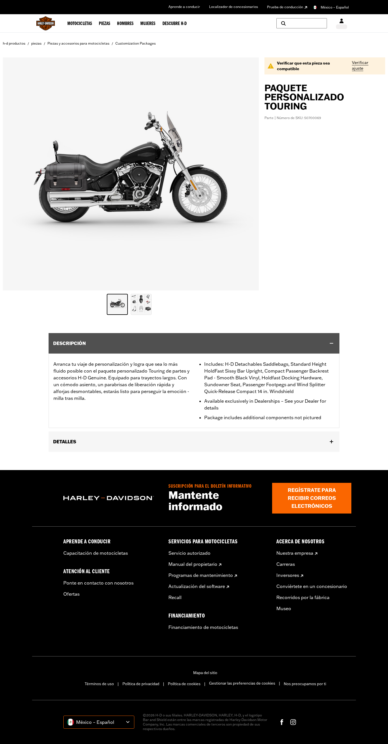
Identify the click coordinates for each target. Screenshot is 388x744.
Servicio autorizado (189, 553)
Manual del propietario (192, 564)
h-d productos (14, 43)
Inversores (287, 575)
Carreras (285, 564)
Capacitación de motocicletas (95, 553)
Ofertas (71, 594)
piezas (36, 43)
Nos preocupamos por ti (305, 683)
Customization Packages (135, 43)
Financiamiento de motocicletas (203, 627)
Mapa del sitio (205, 672)
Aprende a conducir (184, 7)
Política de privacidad (140, 683)
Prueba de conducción (285, 7)
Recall (175, 597)
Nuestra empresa (294, 553)
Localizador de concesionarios (233, 7)
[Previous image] (14, 174)
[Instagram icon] (293, 722)
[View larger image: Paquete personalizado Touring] (131, 173)
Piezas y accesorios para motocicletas (78, 43)
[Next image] (247, 174)
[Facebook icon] (281, 722)
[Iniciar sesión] (341, 23)
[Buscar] (301, 23)
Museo (283, 608)
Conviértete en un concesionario (311, 586)
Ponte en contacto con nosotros (98, 583)
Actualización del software (196, 586)
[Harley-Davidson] (111, 498)
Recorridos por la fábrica (302, 597)
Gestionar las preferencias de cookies (242, 683)
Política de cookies (184, 683)
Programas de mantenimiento (200, 575)
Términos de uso (99, 683)
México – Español (335, 7)
